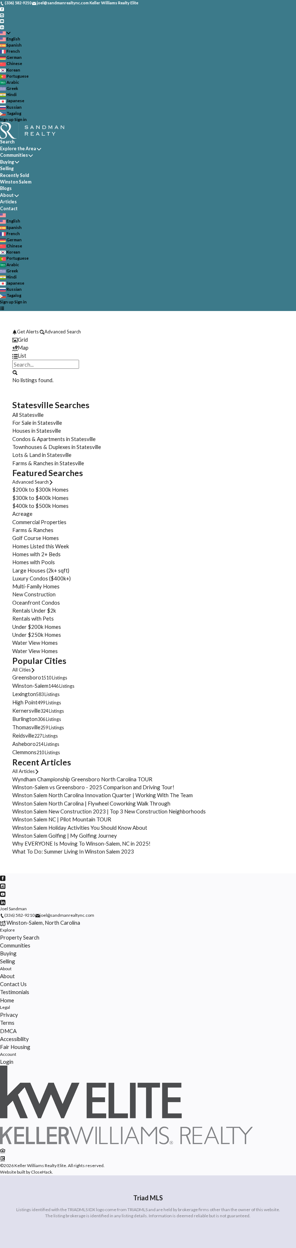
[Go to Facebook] (2, 9)
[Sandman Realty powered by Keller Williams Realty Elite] (126, 1142)
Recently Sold (14, 175)
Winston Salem (15, 182)
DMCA (8, 1031)
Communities (14, 155)
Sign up (7, 119)
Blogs (6, 188)
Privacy (9, 1014)
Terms (7, 1022)
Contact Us (13, 984)
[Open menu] (2, 308)
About (7, 195)
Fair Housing (15, 1047)
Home (7, 1000)
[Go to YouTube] (2, 20)
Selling (7, 168)
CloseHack (41, 1172)
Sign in (20, 119)
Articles (8, 201)
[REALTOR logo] (2, 1158)
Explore (7, 930)
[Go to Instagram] (2, 14)
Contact (9, 208)
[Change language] (5, 33)
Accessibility (14, 1039)
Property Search (19, 937)
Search (7, 141)
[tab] (147, 340)
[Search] (14, 372)
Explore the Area (18, 148)
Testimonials (14, 992)
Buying (7, 162)
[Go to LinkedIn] (2, 26)
